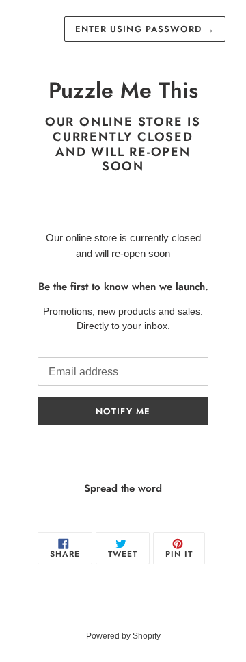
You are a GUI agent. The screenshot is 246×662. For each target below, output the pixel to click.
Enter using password (145, 29)
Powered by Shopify (123, 636)
